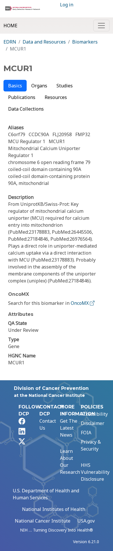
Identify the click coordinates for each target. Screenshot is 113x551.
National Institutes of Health (53, 509)
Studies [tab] (65, 85)
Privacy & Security (91, 445)
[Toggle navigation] (101, 25)
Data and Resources (44, 42)
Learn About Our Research (70, 461)
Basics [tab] (15, 85)
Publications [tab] (21, 97)
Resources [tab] (56, 97)
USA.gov (86, 521)
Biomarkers (85, 42)
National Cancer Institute (42, 521)
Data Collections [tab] (26, 109)
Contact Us (47, 424)
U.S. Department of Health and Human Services (46, 494)
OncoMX (80, 303)
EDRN (9, 42)
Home (10, 25)
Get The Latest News (68, 428)
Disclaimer (92, 423)
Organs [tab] (39, 85)
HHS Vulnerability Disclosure (95, 472)
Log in (66, 4)
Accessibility (94, 414)
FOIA (86, 432)
